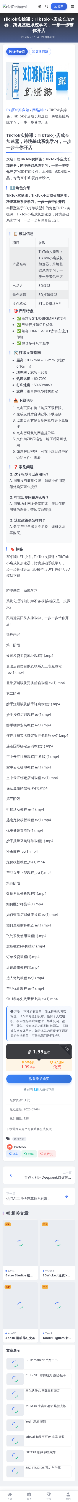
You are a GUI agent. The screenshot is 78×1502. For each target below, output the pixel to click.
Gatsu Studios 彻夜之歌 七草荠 (19, 1277)
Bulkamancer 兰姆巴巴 (42, 1360)
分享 (15, 1154)
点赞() (48, 1154)
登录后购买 (40, 1079)
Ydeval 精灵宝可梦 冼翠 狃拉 (45, 1437)
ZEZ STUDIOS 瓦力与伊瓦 (43, 1468)
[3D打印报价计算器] (39, 82)
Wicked (49, 1271)
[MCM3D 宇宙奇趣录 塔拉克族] (15, 1409)
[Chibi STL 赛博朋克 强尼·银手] (15, 1379)
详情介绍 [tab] (19, 51)
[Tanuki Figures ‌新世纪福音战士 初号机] (57, 1305)
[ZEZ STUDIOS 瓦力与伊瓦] (15, 1471)
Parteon (20, 1147)
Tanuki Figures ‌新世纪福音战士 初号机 (57, 1340)
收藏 (31, 1154)
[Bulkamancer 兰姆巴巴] (15, 1363)
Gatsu (11, 1271)
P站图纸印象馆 (17, 110)
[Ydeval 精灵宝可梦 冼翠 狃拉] (15, 1440)
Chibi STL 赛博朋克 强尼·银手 (46, 1375)
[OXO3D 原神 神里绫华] (15, 1456)
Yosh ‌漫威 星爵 (36, 1421)
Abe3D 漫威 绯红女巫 (20, 1338)
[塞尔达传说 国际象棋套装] (15, 1394)
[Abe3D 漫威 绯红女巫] (20, 1305)
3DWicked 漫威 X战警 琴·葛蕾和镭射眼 (56, 1277)
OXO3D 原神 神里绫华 (41, 1452)
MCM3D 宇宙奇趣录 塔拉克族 (46, 1406)
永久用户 (59, 1062)
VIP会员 (29, 1062)
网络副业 (50, 37)
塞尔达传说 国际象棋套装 (43, 1390)
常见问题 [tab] (42, 51)
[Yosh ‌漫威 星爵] (15, 1425)
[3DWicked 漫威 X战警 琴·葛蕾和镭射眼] (57, 1243)
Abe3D (12, 1333)
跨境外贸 (19, 1139)
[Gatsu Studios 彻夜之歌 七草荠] (20, 1243)
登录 (61, 6)
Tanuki (49, 1333)
